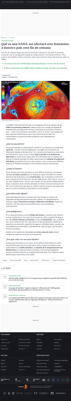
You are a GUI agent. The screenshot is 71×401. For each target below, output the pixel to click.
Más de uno (4, 339)
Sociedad (3, 370)
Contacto (57, 363)
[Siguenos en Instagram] (53, 380)
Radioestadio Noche (24, 339)
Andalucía (39, 345)
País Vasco (57, 345)
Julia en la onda (5, 342)
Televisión (21, 360)
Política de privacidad (42, 360)
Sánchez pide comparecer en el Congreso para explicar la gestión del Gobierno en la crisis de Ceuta (38, 279)
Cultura (21, 363)
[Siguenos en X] (63, 380)
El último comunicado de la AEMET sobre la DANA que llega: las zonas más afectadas (35, 68)
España (3, 360)
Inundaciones (45, 260)
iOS (27, 381)
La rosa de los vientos (25, 342)
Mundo (3, 363)
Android (17, 381)
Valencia (38, 349)
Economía (4, 366)
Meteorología (34, 260)
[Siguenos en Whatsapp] (68, 380)
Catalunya (39, 342)
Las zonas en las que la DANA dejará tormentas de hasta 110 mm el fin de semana (34, 64)
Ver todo (21, 348)
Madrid (38, 339)
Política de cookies (41, 366)
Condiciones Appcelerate (61, 360)
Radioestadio (5, 349)
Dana (25, 260)
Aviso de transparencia (43, 370)
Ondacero (4, 37)
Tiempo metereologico (58, 260)
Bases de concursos (42, 373)
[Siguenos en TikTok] (48, 380)
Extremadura (58, 339)
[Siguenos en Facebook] (58, 380)
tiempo (5, 260)
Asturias (56, 342)
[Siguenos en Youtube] (44, 380)
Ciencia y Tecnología (24, 366)
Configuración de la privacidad (59, 370)
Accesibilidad (58, 366)
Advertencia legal (41, 363)
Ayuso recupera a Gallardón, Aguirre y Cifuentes (13, 1)
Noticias (12, 37)
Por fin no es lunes (24, 345)
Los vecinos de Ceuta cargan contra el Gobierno (37, 1)
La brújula (4, 345)
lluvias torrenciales (15, 260)
